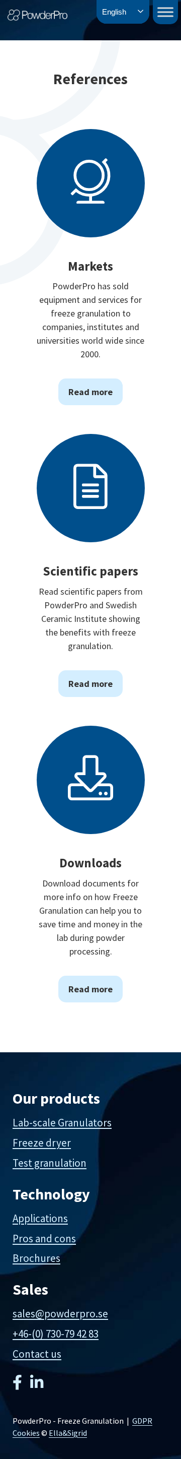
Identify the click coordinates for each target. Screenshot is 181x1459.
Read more (90, 392)
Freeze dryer (42, 1143)
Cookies (26, 1433)
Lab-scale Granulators (62, 1122)
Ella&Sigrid (68, 1433)
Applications (40, 1218)
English (114, 12)
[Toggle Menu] (165, 12)
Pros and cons (44, 1238)
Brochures (36, 1258)
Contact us (37, 1354)
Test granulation (49, 1163)
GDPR (142, 1421)
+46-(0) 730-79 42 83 (56, 1334)
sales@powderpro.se (60, 1313)
